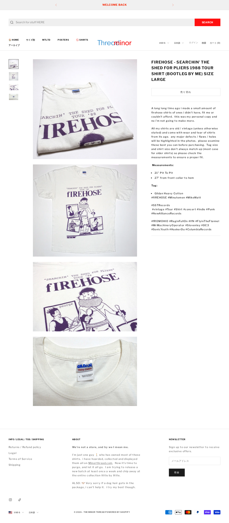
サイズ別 (30, 39)
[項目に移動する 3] (14, 87)
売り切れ (185, 92)
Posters (63, 39)
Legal (12, 452)
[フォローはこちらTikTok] (19, 500)
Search (207, 22)
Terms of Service (20, 458)
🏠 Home (14, 39)
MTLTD (46, 39)
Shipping (15, 464)
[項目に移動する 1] (14, 64)
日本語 (177, 43)
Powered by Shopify (117, 512)
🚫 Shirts (82, 39)
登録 (177, 472)
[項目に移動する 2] (14, 76)
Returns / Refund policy (25, 447)
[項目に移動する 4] (14, 96)
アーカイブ (14, 45)
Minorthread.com (100, 462)
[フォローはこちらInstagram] (10, 500)
